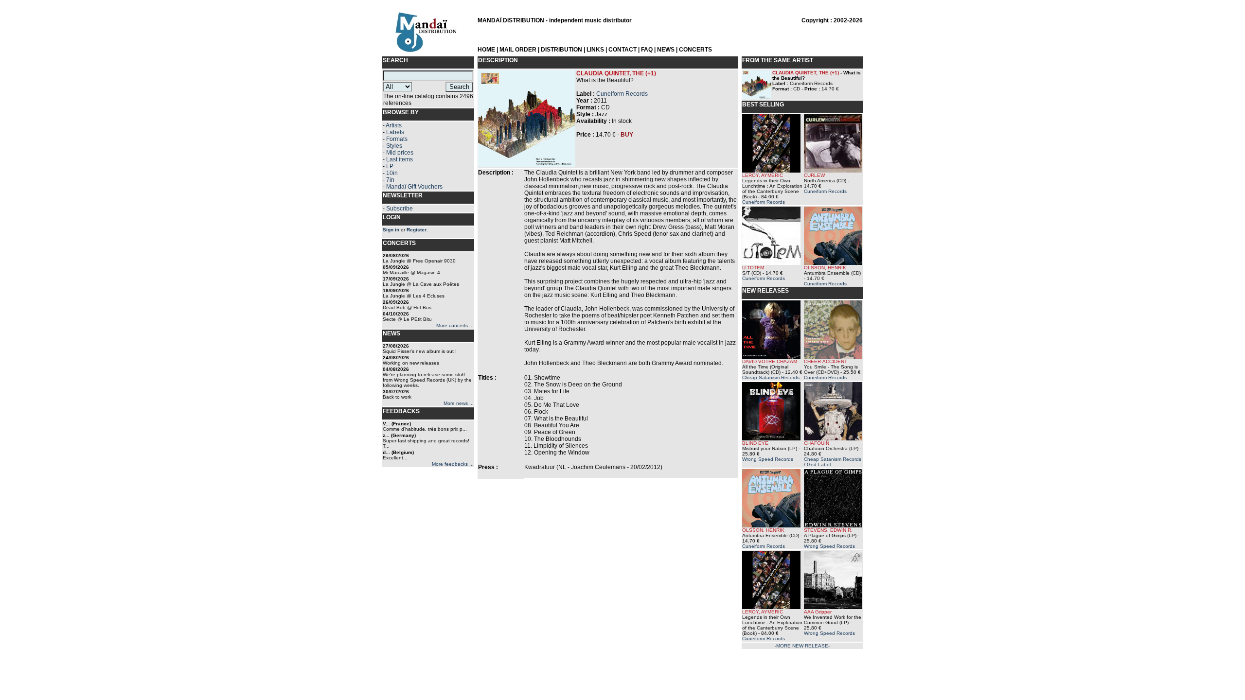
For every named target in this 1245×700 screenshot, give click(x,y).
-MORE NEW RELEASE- (802, 645)
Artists (394, 125)
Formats (397, 139)
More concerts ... (455, 325)
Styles (394, 145)
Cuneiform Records (622, 93)
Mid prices (399, 152)
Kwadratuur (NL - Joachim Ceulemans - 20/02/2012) (593, 467)
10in (392, 173)
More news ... (459, 403)
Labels (395, 132)
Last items (399, 159)
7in (390, 179)
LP (389, 166)
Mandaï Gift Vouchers (414, 186)
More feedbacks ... (453, 464)
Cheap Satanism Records (771, 377)
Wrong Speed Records (767, 459)
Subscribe (399, 208)
